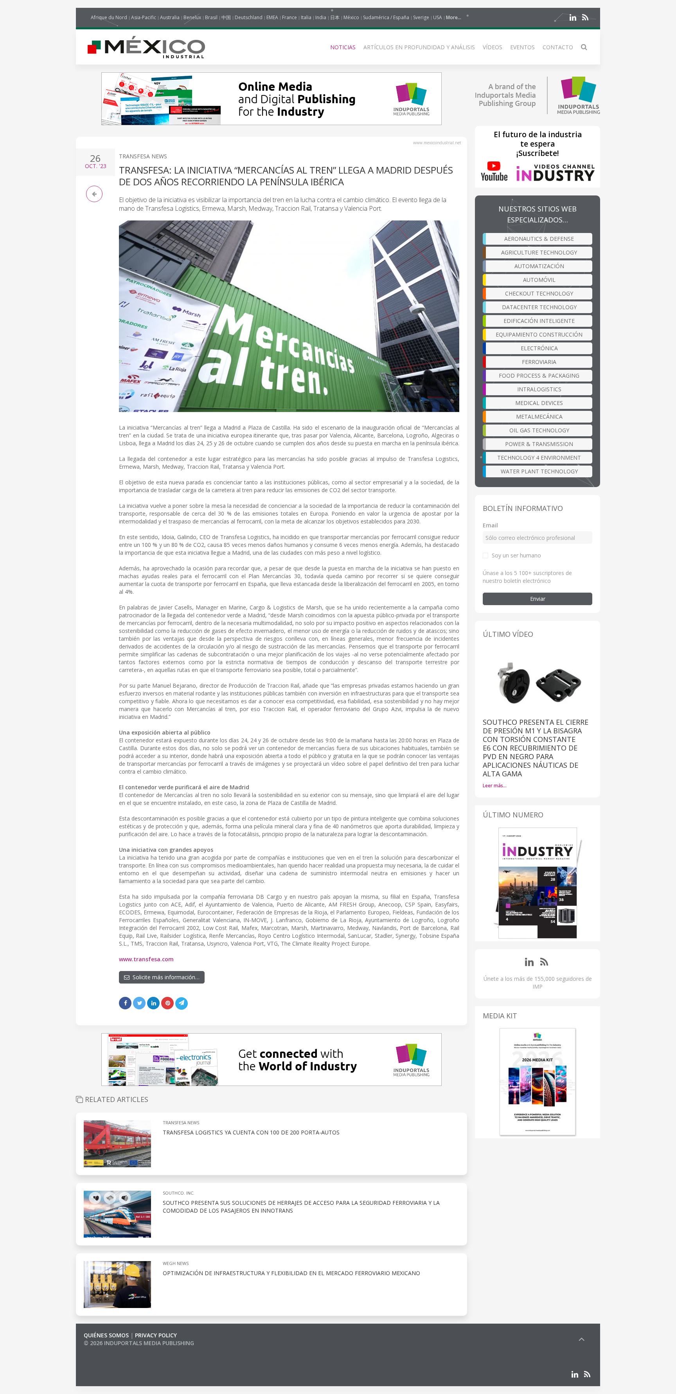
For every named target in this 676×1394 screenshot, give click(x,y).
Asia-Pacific (143, 17)
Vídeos (492, 47)
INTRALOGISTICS (539, 389)
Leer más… (495, 785)
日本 (335, 17)
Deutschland (248, 17)
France (289, 17)
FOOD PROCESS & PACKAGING (539, 375)
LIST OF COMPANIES (110, 1351)
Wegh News (176, 1263)
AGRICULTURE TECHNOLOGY (539, 252)
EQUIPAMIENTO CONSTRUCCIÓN (539, 334)
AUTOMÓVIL (539, 279)
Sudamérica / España (386, 17)
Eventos (522, 47)
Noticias (343, 47)
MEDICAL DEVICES (539, 403)
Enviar (537, 598)
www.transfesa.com (146, 959)
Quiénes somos (106, 1335)
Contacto (558, 47)
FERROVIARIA (539, 362)
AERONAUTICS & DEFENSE (539, 238)
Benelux (192, 17)
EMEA (272, 17)
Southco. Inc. (178, 1193)
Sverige (421, 17)
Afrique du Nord (109, 17)
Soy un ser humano (516, 555)
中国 (226, 17)
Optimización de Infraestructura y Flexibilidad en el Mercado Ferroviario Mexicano (291, 1273)
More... (453, 17)
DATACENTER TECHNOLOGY (539, 307)
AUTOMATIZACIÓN (539, 266)
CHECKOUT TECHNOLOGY (539, 293)
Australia (170, 17)
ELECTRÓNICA (539, 348)
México (351, 17)
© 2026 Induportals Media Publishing (139, 1343)
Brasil (211, 17)
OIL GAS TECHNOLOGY (539, 430)
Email (490, 525)
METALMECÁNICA (539, 416)
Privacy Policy (156, 1335)
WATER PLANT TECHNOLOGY (539, 471)
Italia (306, 17)
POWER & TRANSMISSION (539, 444)
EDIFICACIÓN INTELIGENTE (539, 320)
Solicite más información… (164, 977)
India (320, 17)
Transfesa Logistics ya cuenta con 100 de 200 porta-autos (251, 1132)
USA (437, 17)
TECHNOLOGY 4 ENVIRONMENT (539, 457)
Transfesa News (143, 156)
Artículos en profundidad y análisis (419, 47)
